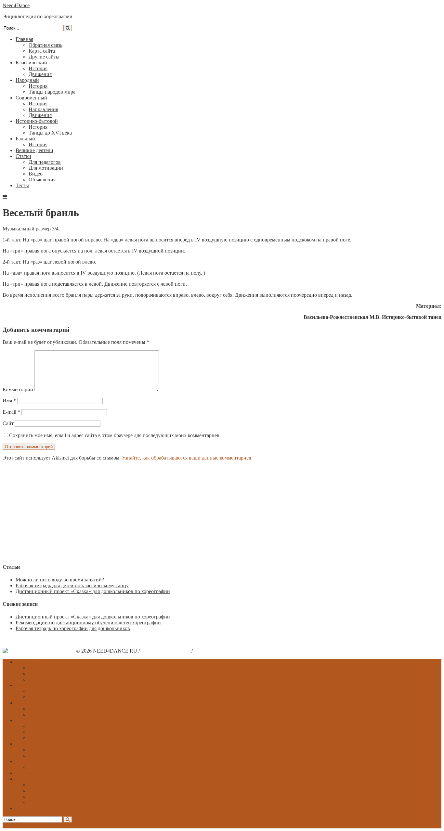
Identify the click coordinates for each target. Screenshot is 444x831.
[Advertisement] (198, 511)
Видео (36, 173)
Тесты (22, 185)
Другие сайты (44, 56)
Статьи (23, 156)
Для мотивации (46, 168)
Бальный (25, 138)
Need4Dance (16, 5)
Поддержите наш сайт (165, 651)
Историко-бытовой (37, 121)
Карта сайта (42, 51)
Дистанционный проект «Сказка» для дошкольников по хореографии (93, 591)
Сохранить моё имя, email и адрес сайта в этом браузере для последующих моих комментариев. (115, 435)
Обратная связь (45, 45)
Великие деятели (34, 150)
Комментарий (18, 389)
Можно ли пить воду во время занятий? (60, 579)
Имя (9, 400)
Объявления (42, 179)
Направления (43, 109)
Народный (27, 80)
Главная (24, 39)
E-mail (11, 412)
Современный (31, 97)
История (38, 68)
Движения (40, 74)
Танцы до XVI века (50, 133)
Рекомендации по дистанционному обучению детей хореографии (88, 622)
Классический (31, 62)
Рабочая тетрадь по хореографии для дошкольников (73, 628)
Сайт (8, 423)
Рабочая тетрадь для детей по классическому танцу (72, 585)
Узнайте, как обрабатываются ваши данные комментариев (186, 458)
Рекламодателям (212, 651)
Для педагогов (45, 162)
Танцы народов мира (52, 92)
